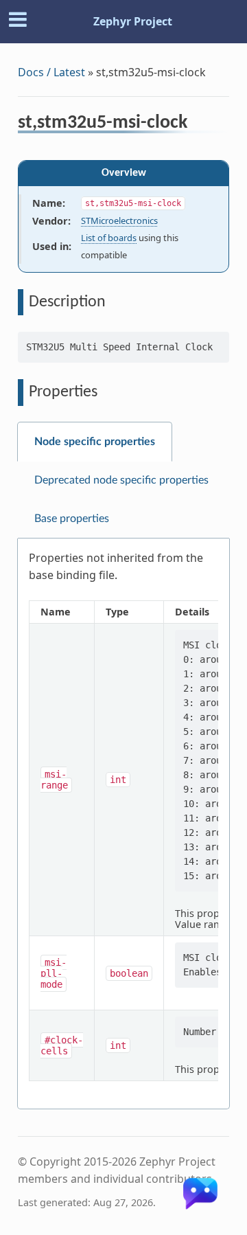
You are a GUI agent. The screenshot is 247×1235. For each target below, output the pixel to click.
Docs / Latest (51, 72)
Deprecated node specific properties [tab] (121, 480)
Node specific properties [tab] (94, 441)
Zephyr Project (132, 21)
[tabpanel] (123, 824)
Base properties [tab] (71, 518)
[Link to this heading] (196, 124)
